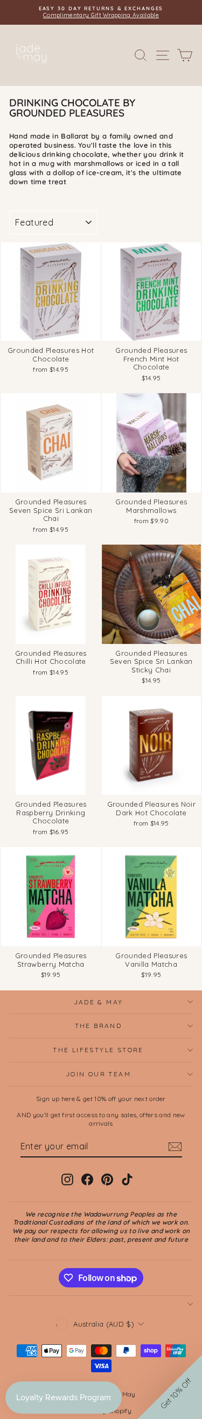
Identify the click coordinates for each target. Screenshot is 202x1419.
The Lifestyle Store (98, 1050)
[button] (169, 1387)
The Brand (98, 1026)
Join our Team (98, 1074)
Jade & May (98, 1002)
